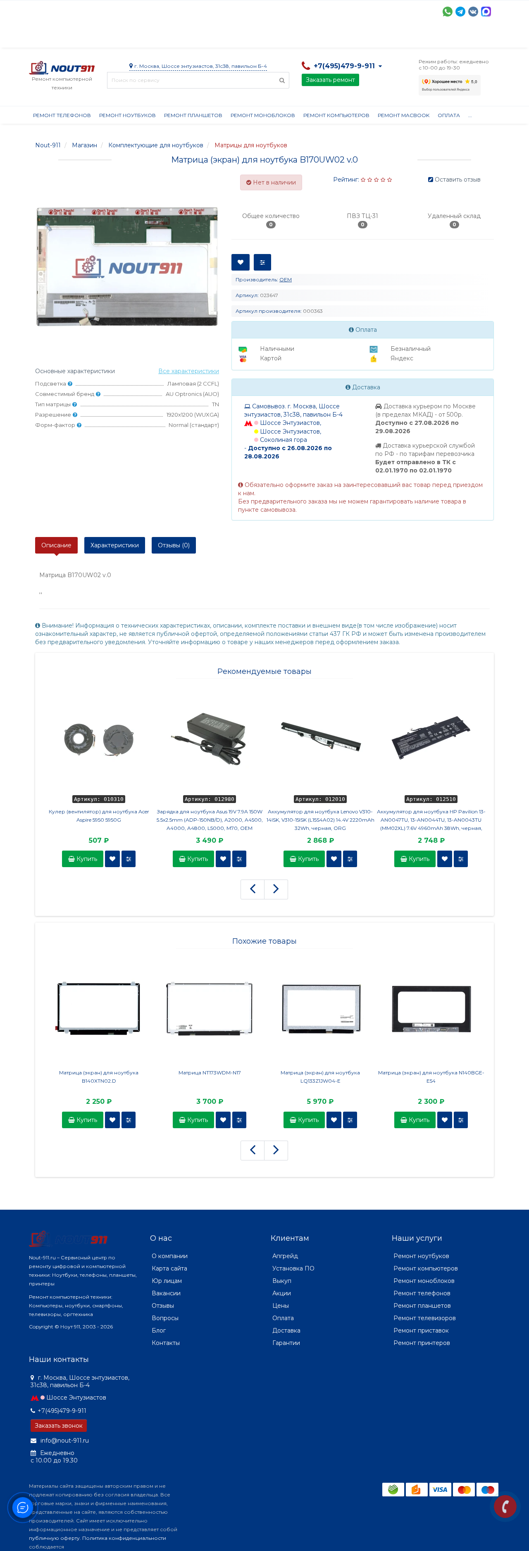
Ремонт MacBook (403, 115)
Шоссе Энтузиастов (76, 1397)
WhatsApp (448, 12)
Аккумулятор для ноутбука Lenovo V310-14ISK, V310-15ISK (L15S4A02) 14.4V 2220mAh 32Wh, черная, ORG (320, 819)
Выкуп (281, 1281)
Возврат (298, 37)
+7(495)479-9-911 (62, 1410)
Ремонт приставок (421, 1330)
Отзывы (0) (174, 545)
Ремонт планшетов (193, 115)
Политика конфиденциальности (124, 1538)
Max (486, 12)
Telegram (460, 12)
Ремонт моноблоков (263, 115)
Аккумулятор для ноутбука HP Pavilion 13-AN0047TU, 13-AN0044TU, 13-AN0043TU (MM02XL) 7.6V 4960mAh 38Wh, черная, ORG (431, 820)
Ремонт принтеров (421, 1343)
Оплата (141, 37)
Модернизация (251, 37)
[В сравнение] (129, 859)
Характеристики (115, 545)
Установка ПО (293, 1268)
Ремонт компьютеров (336, 115)
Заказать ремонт (330, 80)
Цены (280, 1305)
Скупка (205, 37)
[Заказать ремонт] (505, 1506)
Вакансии (166, 1293)
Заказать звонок (59, 1425)
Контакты (412, 37)
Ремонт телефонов (62, 115)
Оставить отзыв (458, 179)
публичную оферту (54, 1538)
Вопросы (165, 1318)
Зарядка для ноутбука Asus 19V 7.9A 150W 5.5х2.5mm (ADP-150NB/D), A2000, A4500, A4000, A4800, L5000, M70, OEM (210, 819)
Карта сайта (169, 1268)
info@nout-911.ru (64, 1440)
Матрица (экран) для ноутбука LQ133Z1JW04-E (320, 1076)
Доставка (104, 37)
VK (473, 12)
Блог (159, 1330)
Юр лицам (167, 1281)
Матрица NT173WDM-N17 (210, 1072)
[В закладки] (112, 859)
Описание (56, 545)
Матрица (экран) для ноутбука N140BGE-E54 (431, 1076)
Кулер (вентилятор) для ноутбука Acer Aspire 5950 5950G (99, 815)
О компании (59, 37)
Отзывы (374, 37)
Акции (173, 37)
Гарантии (337, 37)
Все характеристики (188, 371)
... (470, 115)
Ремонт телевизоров (424, 1318)
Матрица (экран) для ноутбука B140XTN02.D (98, 1076)
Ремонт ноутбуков (127, 115)
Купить (86, 859)
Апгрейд (285, 1256)
